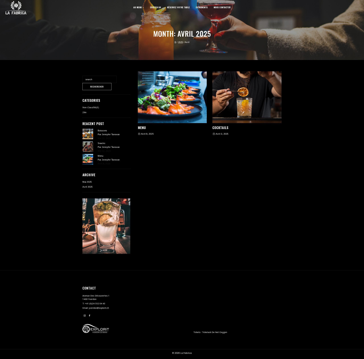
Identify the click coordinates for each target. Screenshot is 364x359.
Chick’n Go (155, 7)
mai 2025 (87, 182)
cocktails (220, 127)
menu (142, 127)
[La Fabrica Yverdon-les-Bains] (16, 7)
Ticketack (206, 332)
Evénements (202, 7)
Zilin (84, 112)
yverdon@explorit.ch (99, 307)
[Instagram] (84, 315)
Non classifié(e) (90, 107)
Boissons (102, 130)
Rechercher (89, 73)
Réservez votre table (178, 7)
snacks (101, 143)
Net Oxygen (221, 332)
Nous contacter (222, 7)
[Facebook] (89, 315)
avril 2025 (87, 187)
